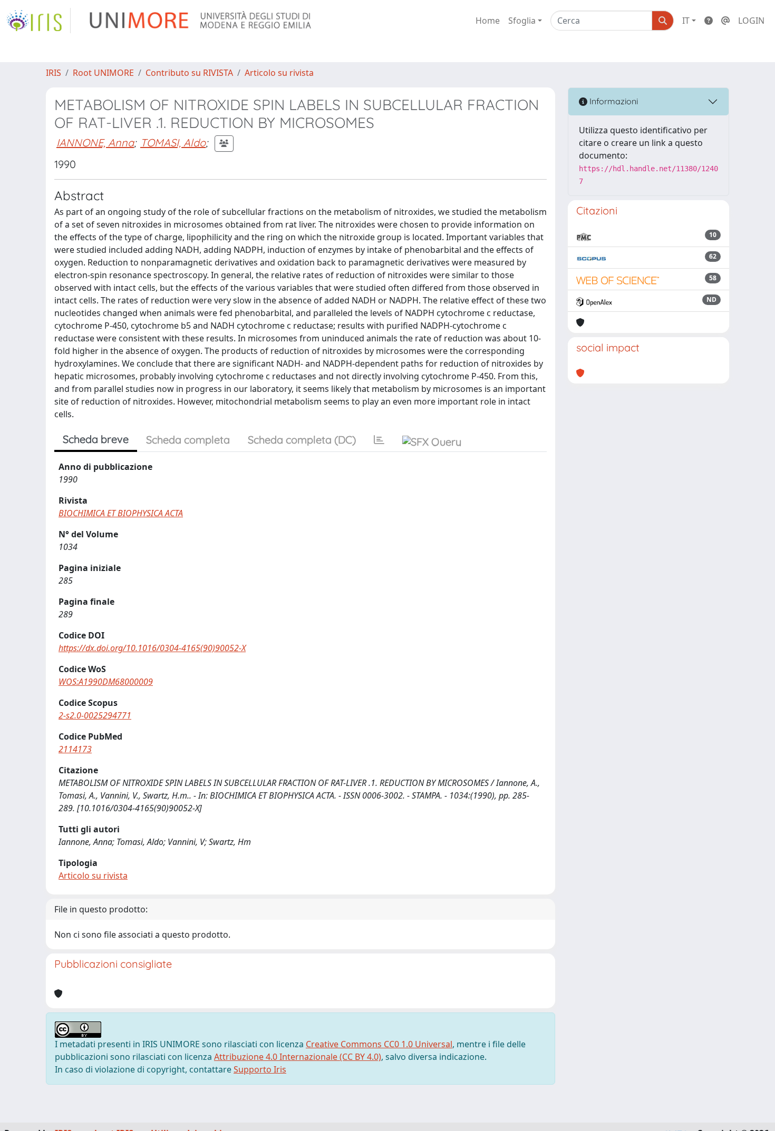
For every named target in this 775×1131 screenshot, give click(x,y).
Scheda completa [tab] (188, 439)
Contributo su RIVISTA (189, 72)
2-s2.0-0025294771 (95, 715)
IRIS (53, 72)
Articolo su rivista (279, 72)
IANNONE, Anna (95, 142)
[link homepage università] (201, 20)
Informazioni (612, 101)
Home (488, 20)
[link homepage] (38, 20)
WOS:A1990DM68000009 (106, 681)
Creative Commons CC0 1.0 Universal (379, 1044)
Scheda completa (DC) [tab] (302, 439)
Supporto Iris (260, 1069)
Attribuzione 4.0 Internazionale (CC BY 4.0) (297, 1057)
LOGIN (751, 20)
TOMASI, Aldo (173, 142)
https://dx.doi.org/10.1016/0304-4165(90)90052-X (152, 648)
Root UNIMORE (103, 72)
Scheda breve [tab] (96, 439)
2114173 (75, 749)
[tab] (379, 440)
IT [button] (686, 20)
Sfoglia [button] (522, 20)
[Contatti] (725, 20)
